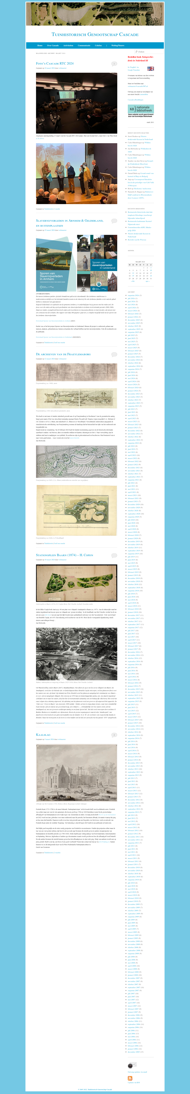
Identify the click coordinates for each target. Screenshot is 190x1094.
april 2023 (132, 418)
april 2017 (132, 639)
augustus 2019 (133, 553)
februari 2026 (133, 313)
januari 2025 (133, 353)
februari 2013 (133, 793)
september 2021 (134, 476)
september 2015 (134, 698)
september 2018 (134, 587)
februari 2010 (133, 898)
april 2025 (132, 344)
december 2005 (134, 1051)
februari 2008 (133, 972)
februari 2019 (133, 572)
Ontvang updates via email (137, 1072)
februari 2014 (133, 756)
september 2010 (134, 876)
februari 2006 (133, 1045)
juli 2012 (131, 815)
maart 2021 (132, 495)
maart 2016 (132, 679)
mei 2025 (131, 341)
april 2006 (132, 1039)
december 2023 (134, 393)
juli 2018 (131, 593)
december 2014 (134, 725)
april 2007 (132, 1002)
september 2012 (134, 809)
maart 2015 (132, 716)
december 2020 (134, 504)
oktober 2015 (133, 695)
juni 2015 (131, 707)
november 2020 (134, 507)
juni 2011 (131, 849)
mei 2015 (131, 710)
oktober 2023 (133, 399)
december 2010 (134, 867)
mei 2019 (131, 563)
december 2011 (134, 836)
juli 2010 (131, 882)
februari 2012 (133, 830)
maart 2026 (132, 310)
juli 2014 (131, 741)
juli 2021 (131, 482)
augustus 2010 (133, 879)
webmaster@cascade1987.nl (138, 86)
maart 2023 (132, 421)
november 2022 (134, 433)
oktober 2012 (133, 805)
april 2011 (132, 855)
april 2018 (132, 602)
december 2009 (134, 904)
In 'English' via (133, 67)
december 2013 (134, 762)
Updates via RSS (134, 1082)
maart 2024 (132, 384)
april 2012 (132, 824)
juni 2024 (131, 375)
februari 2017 (133, 646)
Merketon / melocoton (142, 188)
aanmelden (144, 94)
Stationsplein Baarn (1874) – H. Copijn (64, 555)
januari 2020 (133, 538)
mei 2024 (131, 378)
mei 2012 (131, 821)
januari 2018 (133, 612)
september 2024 (134, 366)
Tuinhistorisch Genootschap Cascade (95, 34)
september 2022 (134, 439)
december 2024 (134, 356)
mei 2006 (131, 1036)
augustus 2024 (133, 369)
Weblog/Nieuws (117, 45)
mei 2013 (131, 784)
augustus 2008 (133, 953)
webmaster (62, 68)
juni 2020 (131, 522)
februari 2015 (133, 719)
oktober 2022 (133, 436)
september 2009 (134, 913)
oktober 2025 (133, 326)
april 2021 (132, 492)
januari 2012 (133, 833)
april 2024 (132, 381)
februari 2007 (133, 1009)
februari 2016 (133, 682)
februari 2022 (133, 461)
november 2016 (134, 655)
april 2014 (132, 750)
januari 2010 (133, 901)
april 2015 (132, 713)
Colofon (98, 45)
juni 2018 (131, 596)
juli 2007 (131, 993)
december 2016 (134, 652)
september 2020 (134, 513)
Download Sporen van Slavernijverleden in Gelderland (54, 337)
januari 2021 (133, 501)
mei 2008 (131, 962)
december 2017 (134, 615)
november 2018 (134, 581)
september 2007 (134, 987)
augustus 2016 (133, 664)
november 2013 (134, 766)
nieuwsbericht (74, 438)
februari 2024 (133, 387)
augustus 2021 (133, 479)
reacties (57, 852)
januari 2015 (133, 722)
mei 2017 (131, 636)
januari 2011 (133, 864)
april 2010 (132, 892)
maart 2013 (132, 790)
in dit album (40, 138)
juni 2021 (131, 486)
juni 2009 (131, 922)
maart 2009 (132, 932)
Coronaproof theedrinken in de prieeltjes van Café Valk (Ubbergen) (141, 182)
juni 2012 (131, 818)
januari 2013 (133, 796)
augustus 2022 (133, 443)
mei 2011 (131, 852)
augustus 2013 (133, 775)
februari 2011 (133, 861)
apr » (148, 281)
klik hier (47, 615)
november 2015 (134, 692)
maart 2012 (132, 827)
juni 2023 (131, 412)
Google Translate (134, 70)
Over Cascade (53, 45)
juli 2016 (131, 667)
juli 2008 (131, 956)
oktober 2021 (133, 473)
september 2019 (134, 550)
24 (151, 276)
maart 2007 (132, 1005)
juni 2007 (131, 996)
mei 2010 (131, 889)
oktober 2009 (133, 910)
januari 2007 (133, 1012)
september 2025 (134, 329)
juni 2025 (131, 338)
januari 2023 (133, 427)
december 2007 (134, 978)
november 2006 (134, 1018)
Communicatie (84, 45)
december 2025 (134, 320)
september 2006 (134, 1024)
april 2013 (132, 787)
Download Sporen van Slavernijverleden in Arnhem (53, 321)
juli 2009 (131, 919)
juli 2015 (131, 704)
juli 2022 (131, 446)
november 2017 (134, 618)
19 (133, 276)
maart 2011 (132, 858)
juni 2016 (131, 670)
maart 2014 (132, 753)
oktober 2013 (133, 769)
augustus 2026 (133, 295)
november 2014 (134, 729)
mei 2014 (131, 747)
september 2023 (134, 403)
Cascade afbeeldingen (135, 100)
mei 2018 (131, 599)
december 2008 (134, 941)
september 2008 (134, 950)
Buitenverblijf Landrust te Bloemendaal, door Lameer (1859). (141, 194)
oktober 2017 (133, 621)
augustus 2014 (133, 738)
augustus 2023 (133, 406)
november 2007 (134, 981)
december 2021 (134, 467)
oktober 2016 (133, 658)
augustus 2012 (133, 812)
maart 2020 (132, 532)
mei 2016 (131, 673)
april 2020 (132, 529)
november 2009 (134, 907)
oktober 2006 (133, 1021)
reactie (57, 209)
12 (133, 273)
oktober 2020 (133, 510)
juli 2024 (131, 372)
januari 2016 (133, 686)
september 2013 (134, 772)
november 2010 (134, 870)
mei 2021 (131, 489)
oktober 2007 (133, 984)
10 (151, 270)
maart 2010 (132, 895)
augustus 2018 (133, 590)
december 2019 (134, 541)
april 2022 (132, 455)
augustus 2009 (133, 916)
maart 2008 (132, 968)
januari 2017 (133, 649)
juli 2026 (131, 298)
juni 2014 (131, 744)
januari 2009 (133, 938)
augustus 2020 (133, 516)
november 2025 (134, 323)
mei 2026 (131, 304)
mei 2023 (131, 415)
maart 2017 (132, 642)
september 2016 (134, 661)
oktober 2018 (133, 584)
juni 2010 (131, 885)
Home (39, 45)
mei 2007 (131, 999)
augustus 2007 (133, 990)
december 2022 (134, 430)
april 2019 (132, 566)
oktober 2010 (133, 873)
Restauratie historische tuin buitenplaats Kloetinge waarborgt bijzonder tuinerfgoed (140, 215)
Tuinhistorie (48, 209)
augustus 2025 (133, 332)
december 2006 (134, 1015)
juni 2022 (131, 449)
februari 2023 (133, 424)
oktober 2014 (133, 732)
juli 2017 (131, 630)
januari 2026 (133, 316)
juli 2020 (131, 519)
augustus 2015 (133, 701)
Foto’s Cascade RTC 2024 (55, 63)
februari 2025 (133, 350)
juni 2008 (131, 959)
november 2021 (134, 470)
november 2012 (134, 802)
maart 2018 (132, 605)
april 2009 (132, 928)
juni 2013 (131, 781)
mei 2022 (131, 452)
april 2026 (132, 307)
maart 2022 (132, 458)
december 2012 (134, 799)
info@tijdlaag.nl (104, 842)
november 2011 (134, 839)
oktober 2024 (133, 362)
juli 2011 (131, 845)
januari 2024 (133, 390)
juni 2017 (131, 633)
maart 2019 (132, 569)
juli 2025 (131, 335)
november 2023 (134, 396)
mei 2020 (131, 526)
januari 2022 (133, 464)
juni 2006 (131, 1033)
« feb (133, 281)
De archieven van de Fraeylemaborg (63, 354)
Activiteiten (68, 45)
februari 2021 (133, 498)
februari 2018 (133, 609)
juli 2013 (131, 778)
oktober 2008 (133, 947)
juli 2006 (131, 1030)
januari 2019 (133, 575)
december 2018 (134, 578)
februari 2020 (133, 535)
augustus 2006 (133, 1027)
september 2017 (134, 624)
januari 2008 (133, 975)
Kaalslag (43, 734)
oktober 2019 (133, 547)
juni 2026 (131, 301)
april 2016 (132, 676)
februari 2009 (133, 935)
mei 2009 (131, 925)
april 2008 (132, 965)
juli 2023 (131, 409)
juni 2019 (131, 559)
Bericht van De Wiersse (137, 239)
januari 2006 (133, 1048)
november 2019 (134, 544)
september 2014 (134, 735)
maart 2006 (132, 1042)
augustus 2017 (133, 627)
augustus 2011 (133, 842)
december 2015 (134, 689)
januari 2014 (133, 759)
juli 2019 (131, 556)
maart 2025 (132, 347)
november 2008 (134, 944)
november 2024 (134, 359)
